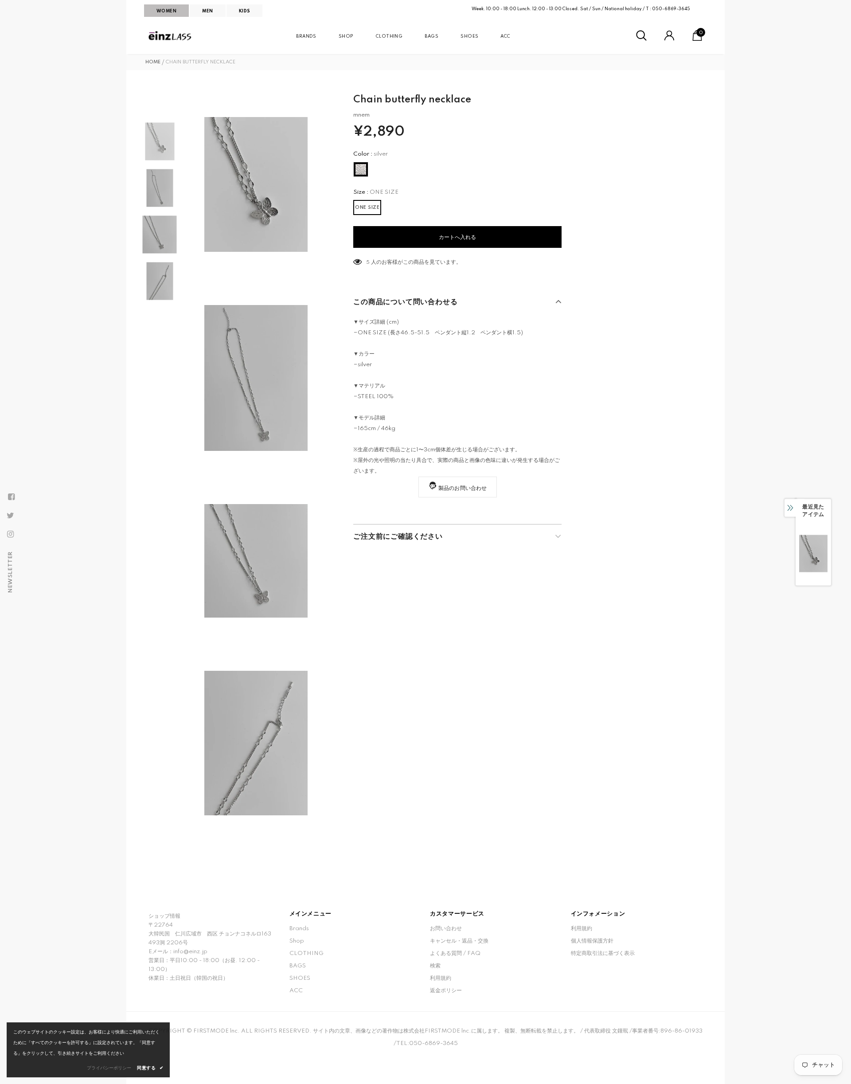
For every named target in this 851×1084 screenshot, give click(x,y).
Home (152, 62)
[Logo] (170, 36)
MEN (207, 11)
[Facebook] (11, 497)
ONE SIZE (367, 207)
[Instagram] (10, 534)
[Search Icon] (641, 36)
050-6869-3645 (671, 9)
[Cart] (697, 39)
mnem (361, 115)
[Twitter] (10, 516)
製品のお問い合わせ (462, 488)
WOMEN (166, 11)
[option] (255, 184)
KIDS (244, 11)
